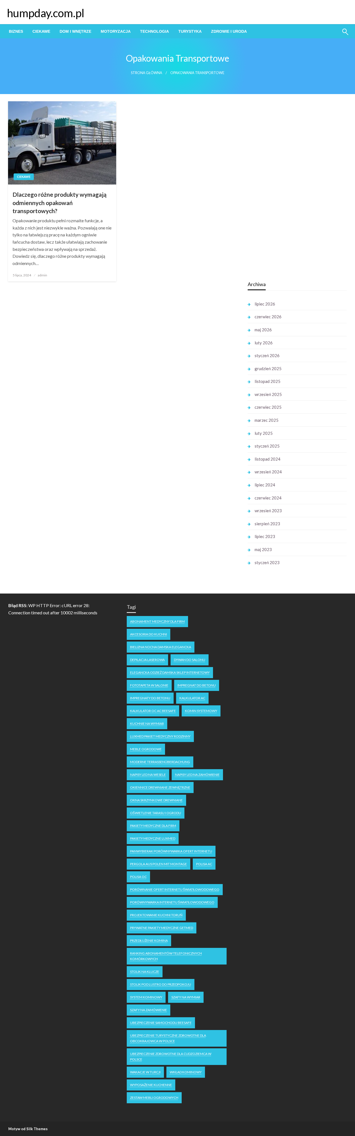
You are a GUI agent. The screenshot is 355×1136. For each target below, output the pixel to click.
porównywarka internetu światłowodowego (172, 902)
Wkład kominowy (186, 1072)
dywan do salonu (189, 660)
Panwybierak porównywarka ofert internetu (171, 851)
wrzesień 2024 (268, 471)
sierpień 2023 (267, 523)
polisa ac (204, 864)
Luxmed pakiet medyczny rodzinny (160, 736)
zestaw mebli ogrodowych (154, 1097)
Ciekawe (41, 31)
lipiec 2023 (265, 536)
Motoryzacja (116, 31)
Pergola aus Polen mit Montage (158, 864)
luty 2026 (264, 342)
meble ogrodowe (146, 749)
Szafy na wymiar (185, 997)
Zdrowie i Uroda (229, 31)
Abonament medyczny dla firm (157, 621)
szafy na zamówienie (148, 1010)
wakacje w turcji (145, 1072)
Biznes (16, 31)
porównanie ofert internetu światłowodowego (174, 889)
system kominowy (146, 997)
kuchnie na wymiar (147, 723)
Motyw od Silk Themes (28, 1129)
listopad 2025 (267, 381)
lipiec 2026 (265, 303)
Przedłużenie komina (149, 940)
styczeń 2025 (267, 445)
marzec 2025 (266, 420)
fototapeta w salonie (149, 685)
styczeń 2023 (267, 562)
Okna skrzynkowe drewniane (156, 800)
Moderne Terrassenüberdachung (160, 762)
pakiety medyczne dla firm (153, 826)
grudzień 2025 (268, 368)
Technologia (154, 31)
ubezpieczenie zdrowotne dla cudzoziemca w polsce (170, 1056)
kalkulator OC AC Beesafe (153, 711)
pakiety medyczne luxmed (152, 838)
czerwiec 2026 (268, 316)
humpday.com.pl (45, 13)
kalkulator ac (192, 698)
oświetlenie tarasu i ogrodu (155, 813)
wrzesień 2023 (268, 510)
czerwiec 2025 (268, 407)
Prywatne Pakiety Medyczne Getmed (161, 928)
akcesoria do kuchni (148, 634)
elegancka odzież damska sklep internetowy (170, 672)
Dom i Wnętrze (75, 31)
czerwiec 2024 (268, 497)
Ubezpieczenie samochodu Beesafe (161, 1023)
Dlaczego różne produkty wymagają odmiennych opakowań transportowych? (59, 202)
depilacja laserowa (147, 660)
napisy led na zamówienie (197, 775)
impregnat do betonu (197, 685)
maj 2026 (263, 329)
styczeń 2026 (267, 355)
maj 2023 (263, 549)
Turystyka (190, 31)
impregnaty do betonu (150, 698)
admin (42, 275)
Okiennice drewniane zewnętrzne (160, 787)
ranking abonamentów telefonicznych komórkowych (166, 956)
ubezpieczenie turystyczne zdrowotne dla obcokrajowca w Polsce (168, 1038)
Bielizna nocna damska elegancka (160, 647)
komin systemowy (201, 711)
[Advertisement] (289, 188)
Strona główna (146, 73)
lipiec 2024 (265, 484)
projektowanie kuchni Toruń (156, 915)
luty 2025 (264, 433)
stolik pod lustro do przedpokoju (160, 984)
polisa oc (138, 877)
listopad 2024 (267, 458)
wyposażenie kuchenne (151, 1085)
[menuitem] (16, 31)
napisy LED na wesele (148, 775)
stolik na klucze (144, 972)
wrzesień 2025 (268, 394)
